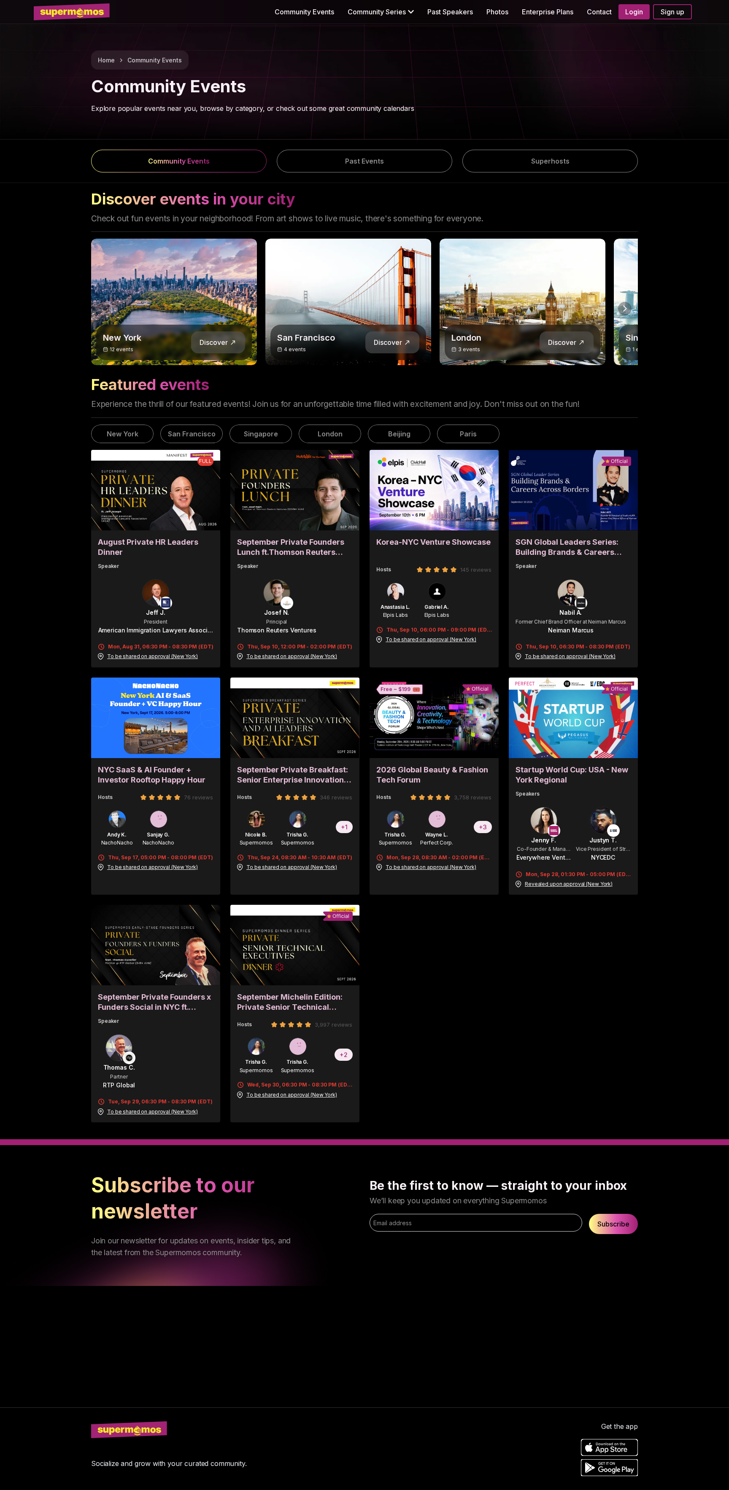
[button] (381, 11)
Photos (497, 12)
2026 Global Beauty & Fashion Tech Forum (432, 774)
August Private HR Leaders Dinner (148, 547)
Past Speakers (450, 12)
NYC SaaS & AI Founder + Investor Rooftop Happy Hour (151, 774)
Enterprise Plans (547, 12)
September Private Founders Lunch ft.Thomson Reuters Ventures (290, 547)
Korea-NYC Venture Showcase (433, 542)
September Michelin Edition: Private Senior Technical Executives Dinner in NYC (290, 1002)
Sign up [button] (672, 12)
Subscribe (613, 1224)
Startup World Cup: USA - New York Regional (572, 774)
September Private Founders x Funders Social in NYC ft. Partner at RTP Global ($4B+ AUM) (154, 1002)
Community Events (304, 12)
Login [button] (634, 12)
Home (106, 60)
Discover (214, 342)
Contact (599, 12)
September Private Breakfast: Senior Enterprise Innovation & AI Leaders (294, 775)
